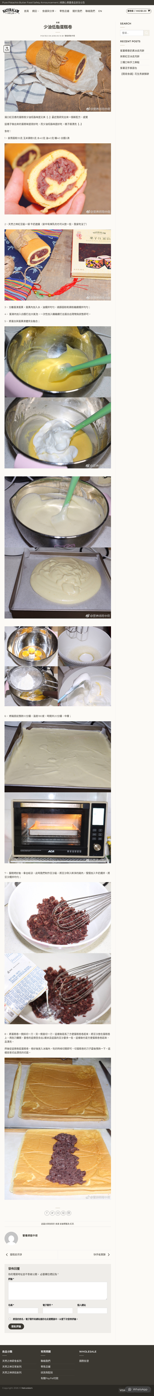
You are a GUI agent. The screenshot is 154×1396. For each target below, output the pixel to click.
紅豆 (72, 1224)
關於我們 (77, 11)
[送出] (146, 33)
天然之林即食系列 (12, 1361)
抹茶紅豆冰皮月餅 (129, 56)
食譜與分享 (48, 11)
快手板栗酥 (100, 1254)
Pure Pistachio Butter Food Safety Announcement (30, 2)
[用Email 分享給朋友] (57, 1213)
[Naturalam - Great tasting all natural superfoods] (11, 11)
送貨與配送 (47, 1372)
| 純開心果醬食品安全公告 (72, 2)
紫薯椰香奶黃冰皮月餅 (132, 50)
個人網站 (81, 1305)
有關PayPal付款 (49, 1378)
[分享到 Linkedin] (68, 1213)
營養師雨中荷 (70, 36)
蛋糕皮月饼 (15, 1254)
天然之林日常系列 (12, 1366)
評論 (11, 1279)
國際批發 (84, 1361)
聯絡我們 (90, 11)
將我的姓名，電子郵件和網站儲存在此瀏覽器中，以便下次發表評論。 (45, 1319)
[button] (138, 1389)
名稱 (11, 1305)
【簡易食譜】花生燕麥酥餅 (134, 73)
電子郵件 (48, 1305)
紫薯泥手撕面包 (128, 68)
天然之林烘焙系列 (12, 1372)
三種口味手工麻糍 (129, 62)
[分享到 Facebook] (47, 1213)
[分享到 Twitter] (52, 1213)
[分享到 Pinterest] (63, 1213)
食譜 (57, 22)
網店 (34, 11)
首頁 (26, 11)
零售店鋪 (64, 11)
